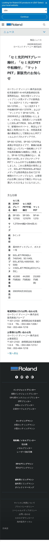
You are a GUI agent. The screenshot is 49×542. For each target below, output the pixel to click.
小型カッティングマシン (24, 428)
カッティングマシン (24, 421)
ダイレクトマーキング (24, 487)
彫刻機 (24, 444)
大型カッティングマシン (24, 425)
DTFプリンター (24, 401)
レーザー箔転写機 (24, 452)
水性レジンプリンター (24, 405)
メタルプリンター (24, 448)
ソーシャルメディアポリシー (24, 510)
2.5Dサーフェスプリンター (24, 409)
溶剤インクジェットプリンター (24, 394)
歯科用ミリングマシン (24, 479)
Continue (25, 17)
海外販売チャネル (24, 521)
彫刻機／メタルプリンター (24, 440)
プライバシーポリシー (24, 506)
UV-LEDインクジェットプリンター (24, 397)
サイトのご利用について (24, 503)
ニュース (9, 32)
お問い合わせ (24, 514)
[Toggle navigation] (3, 24)
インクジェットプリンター (24, 390)
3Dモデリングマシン (24, 464)
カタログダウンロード (24, 518)
